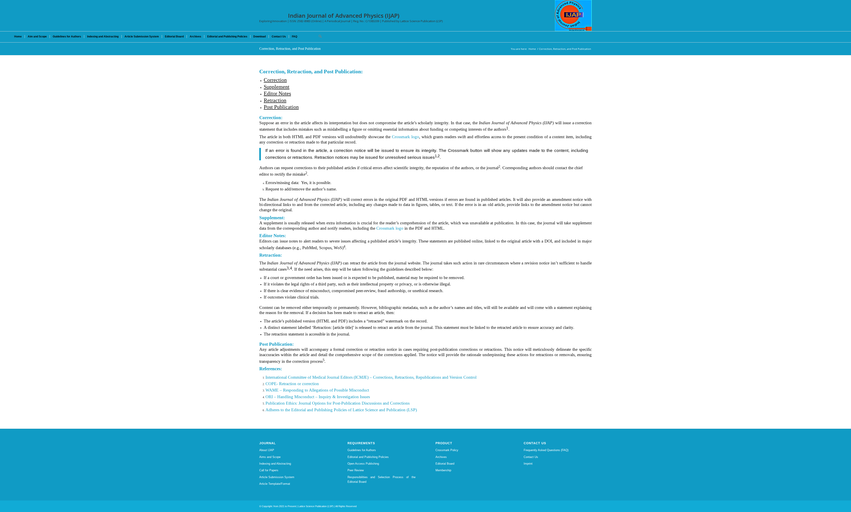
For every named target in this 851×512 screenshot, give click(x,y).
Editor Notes (277, 93)
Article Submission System (276, 477)
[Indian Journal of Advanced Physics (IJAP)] (573, 15)
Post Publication (281, 107)
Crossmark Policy (446, 450)
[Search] (319, 36)
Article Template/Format (274, 483)
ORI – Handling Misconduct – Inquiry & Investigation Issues (317, 396)
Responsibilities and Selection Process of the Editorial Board (381, 479)
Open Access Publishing (363, 463)
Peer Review (355, 470)
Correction (275, 80)
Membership (443, 470)
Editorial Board (444, 463)
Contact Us (531, 457)
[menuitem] (18, 36)
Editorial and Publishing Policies (368, 457)
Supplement (276, 87)
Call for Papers (268, 470)
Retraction (275, 100)
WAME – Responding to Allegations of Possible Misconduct (317, 390)
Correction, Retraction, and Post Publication (290, 48)
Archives (441, 457)
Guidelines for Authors (361, 450)
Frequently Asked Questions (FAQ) (546, 450)
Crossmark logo (405, 136)
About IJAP (266, 450)
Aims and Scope (270, 457)
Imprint (528, 463)
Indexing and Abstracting (275, 463)
